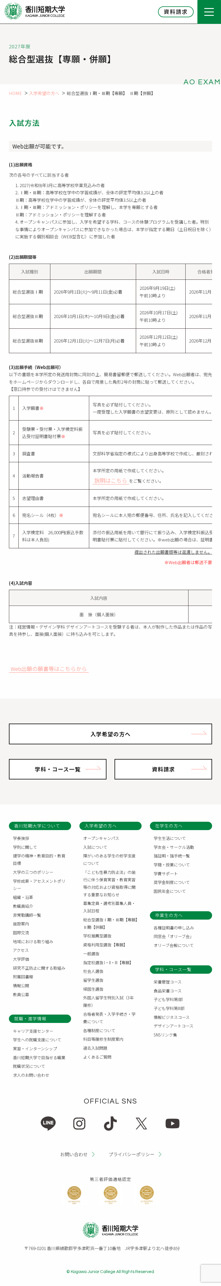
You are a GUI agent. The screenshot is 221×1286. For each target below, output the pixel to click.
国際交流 (21, 932)
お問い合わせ (74, 1154)
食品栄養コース (168, 991)
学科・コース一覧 (58, 769)
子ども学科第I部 (168, 999)
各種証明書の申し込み (174, 928)
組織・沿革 (23, 897)
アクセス (21, 950)
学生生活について (170, 838)
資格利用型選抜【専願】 (105, 945)
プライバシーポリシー (131, 1154)
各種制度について (99, 1030)
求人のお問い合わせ (31, 1075)
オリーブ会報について (174, 945)
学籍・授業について (172, 865)
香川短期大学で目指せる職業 (39, 1057)
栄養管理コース (168, 982)
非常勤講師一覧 (27, 915)
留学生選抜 (93, 980)
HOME (15, 93)
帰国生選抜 (93, 989)
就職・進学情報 (30, 1018)
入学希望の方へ (44, 93)
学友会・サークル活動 (174, 847)
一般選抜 (91, 953)
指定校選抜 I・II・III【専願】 (108, 962)
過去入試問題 (95, 1048)
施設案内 (21, 924)
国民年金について (170, 891)
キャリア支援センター (33, 1031)
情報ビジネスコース (172, 1017)
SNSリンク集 (165, 1035)
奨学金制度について (172, 882)
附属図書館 (23, 976)
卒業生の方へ (169, 915)
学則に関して (25, 847)
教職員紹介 (23, 906)
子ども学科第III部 (169, 1008)
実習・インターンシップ (35, 1048)
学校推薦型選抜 (97, 936)
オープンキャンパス (101, 838)
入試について (95, 847)
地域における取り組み (33, 941)
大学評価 (21, 959)
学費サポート (166, 873)
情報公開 (21, 985)
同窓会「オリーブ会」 (174, 936)
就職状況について (29, 1066)
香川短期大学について (37, 826)
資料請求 (176, 11)
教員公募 (21, 994)
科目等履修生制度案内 (103, 1039)
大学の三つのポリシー (33, 872)
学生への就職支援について (37, 1040)
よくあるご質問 (97, 1057)
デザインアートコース (173, 1026)
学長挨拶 (21, 838)
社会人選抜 (93, 971)
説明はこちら (110, 480)
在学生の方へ (169, 826)
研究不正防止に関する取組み (39, 968)
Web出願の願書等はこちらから (49, 668)
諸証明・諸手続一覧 (172, 856)
